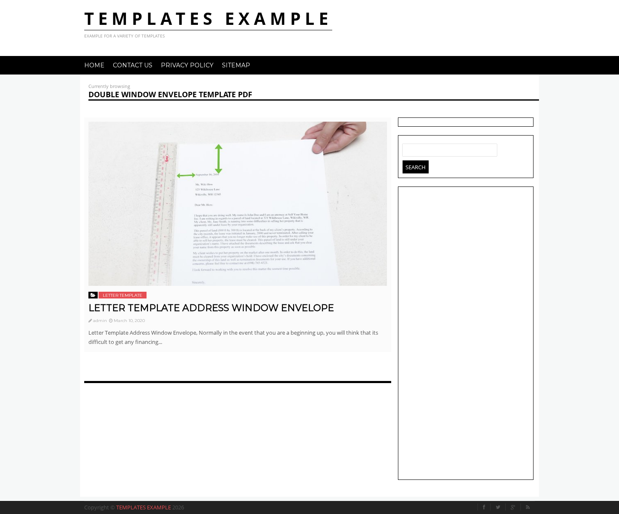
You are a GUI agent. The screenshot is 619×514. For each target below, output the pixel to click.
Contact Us (132, 65)
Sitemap (236, 65)
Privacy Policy (187, 65)
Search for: (409, 148)
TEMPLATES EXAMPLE (208, 18)
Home (94, 65)
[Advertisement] (466, 334)
